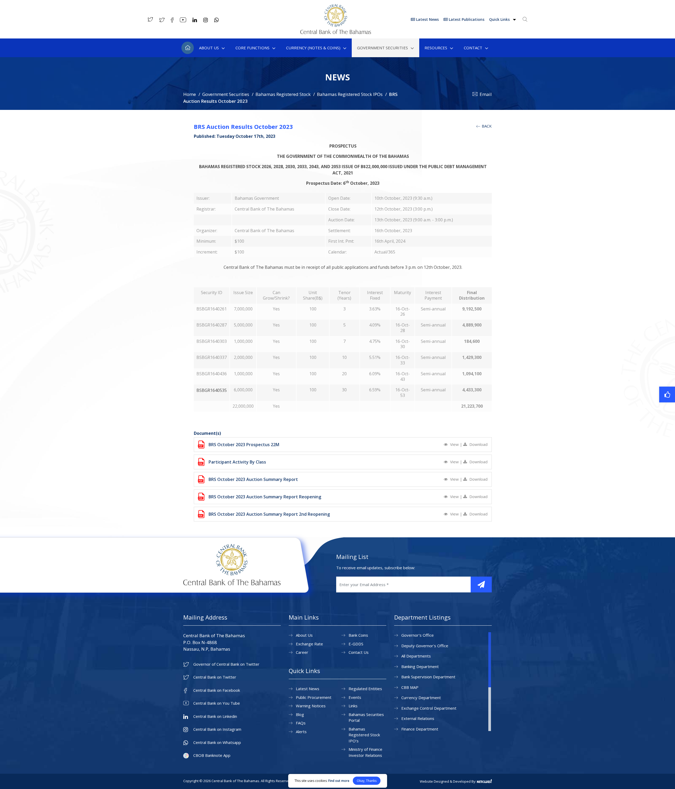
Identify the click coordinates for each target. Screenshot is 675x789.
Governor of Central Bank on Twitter (226, 664)
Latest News (427, 19)
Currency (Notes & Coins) (313, 47)
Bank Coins (358, 635)
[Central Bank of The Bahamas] (335, 32)
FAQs (301, 722)
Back (486, 126)
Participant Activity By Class (237, 462)
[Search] (525, 19)
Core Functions (252, 47)
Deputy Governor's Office (424, 645)
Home (187, 48)
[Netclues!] (484, 781)
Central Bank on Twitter (214, 677)
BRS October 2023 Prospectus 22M (244, 444)
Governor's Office (417, 635)
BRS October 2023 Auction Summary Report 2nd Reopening (269, 514)
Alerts (301, 731)
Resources (436, 47)
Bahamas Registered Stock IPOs (350, 94)
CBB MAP (409, 687)
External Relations (417, 718)
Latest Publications (466, 19)
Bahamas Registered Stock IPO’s (364, 734)
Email (486, 94)
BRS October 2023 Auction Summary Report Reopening (265, 497)
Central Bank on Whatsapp (217, 742)
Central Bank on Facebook (216, 690)
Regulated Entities (365, 688)
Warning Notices (311, 705)
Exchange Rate (309, 643)
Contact (473, 47)
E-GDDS (356, 643)
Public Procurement (313, 697)
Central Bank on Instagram (217, 729)
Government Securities (382, 47)
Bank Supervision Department (428, 676)
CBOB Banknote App (211, 755)
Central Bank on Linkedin (215, 716)
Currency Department (421, 697)
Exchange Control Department (428, 708)
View (454, 444)
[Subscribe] (481, 584)
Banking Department (420, 666)
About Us (209, 47)
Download (478, 444)
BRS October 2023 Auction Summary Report (253, 479)
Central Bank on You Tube (216, 703)
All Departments (416, 656)
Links (353, 705)
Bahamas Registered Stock (283, 94)
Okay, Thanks (367, 780)
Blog (300, 714)
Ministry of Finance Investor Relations (365, 752)
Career (302, 652)
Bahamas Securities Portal (366, 717)
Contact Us (359, 652)
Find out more (338, 780)
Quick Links (500, 19)
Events (355, 697)
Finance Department (419, 729)
